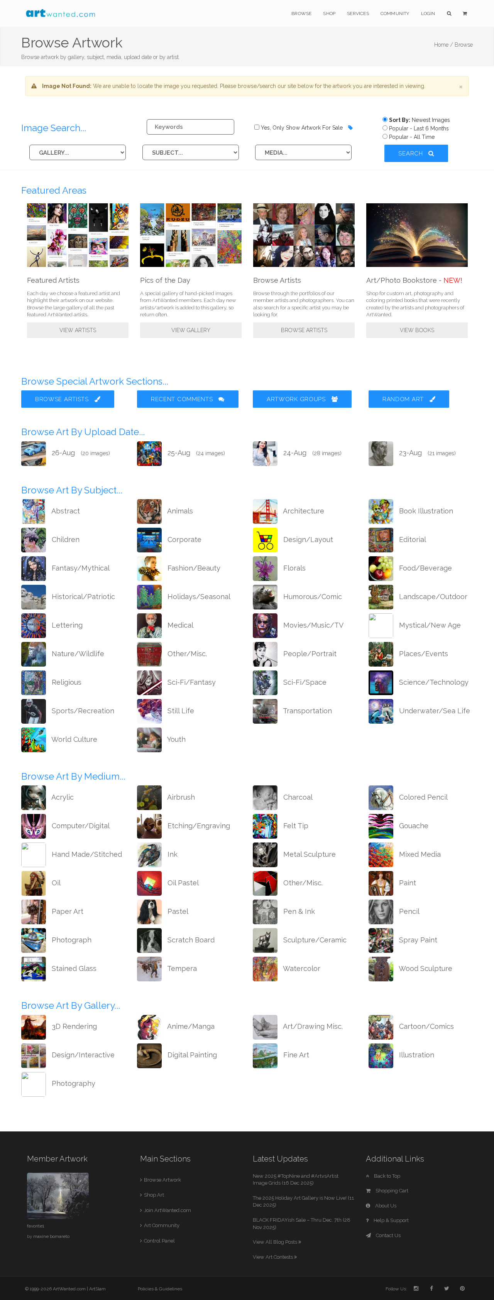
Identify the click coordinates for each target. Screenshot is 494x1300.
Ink (172, 854)
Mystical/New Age (429, 625)
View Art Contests (273, 1257)
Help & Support (390, 1220)
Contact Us (388, 1235)
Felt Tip (294, 826)
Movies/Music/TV (312, 625)
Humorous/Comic (311, 597)
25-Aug (195, 453)
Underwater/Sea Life (433, 711)
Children (65, 539)
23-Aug (426, 453)
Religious (65, 682)
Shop (329, 13)
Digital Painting (191, 1055)
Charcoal (297, 797)
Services (358, 13)
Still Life (180, 711)
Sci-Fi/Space (304, 682)
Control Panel (159, 1241)
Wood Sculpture (424, 968)
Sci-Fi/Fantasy (191, 682)
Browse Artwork (162, 1180)
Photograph (70, 940)
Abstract (65, 511)
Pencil (408, 911)
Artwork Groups (297, 399)
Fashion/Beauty (193, 568)
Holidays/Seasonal (198, 597)
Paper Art (66, 911)
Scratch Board (190, 940)
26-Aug (80, 453)
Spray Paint (417, 940)
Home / (443, 45)
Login (428, 13)
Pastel (177, 911)
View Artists (77, 330)
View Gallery (190, 330)
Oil (55, 883)
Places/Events (422, 654)
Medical (179, 625)
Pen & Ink (298, 911)
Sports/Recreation (82, 711)
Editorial (411, 539)
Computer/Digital (80, 826)
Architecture (302, 511)
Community (395, 13)
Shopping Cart (391, 1191)
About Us (385, 1206)
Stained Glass (73, 968)
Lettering (66, 625)
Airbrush (180, 797)
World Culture (73, 739)
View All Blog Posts (275, 1242)
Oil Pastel (182, 883)
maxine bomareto (51, 1236)
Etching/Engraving (198, 826)
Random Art (404, 399)
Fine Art (295, 1055)
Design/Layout (307, 539)
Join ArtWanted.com (167, 1210)
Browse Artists (304, 330)
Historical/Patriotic (82, 597)
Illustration (415, 1055)
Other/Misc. (186, 654)
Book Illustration (425, 511)
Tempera (181, 968)
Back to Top (386, 1176)
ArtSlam (97, 1289)
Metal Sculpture (308, 854)
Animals (179, 511)
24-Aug (311, 453)
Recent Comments (183, 399)
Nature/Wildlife (77, 654)
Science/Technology (433, 682)
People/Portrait (309, 654)
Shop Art (154, 1195)
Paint (406, 883)
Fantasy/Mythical (80, 568)
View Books (417, 330)
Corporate (183, 539)
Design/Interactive (82, 1055)
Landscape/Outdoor (432, 597)
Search (411, 153)
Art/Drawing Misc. (312, 1026)
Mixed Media (419, 854)
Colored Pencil (422, 797)
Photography (72, 1083)
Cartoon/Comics (425, 1026)
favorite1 (35, 1226)
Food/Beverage (424, 568)
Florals (293, 568)
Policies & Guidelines (160, 1289)
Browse (301, 13)
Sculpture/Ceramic (314, 940)
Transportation (306, 711)
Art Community (161, 1225)
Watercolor (300, 968)
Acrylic (62, 797)
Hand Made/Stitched (86, 854)
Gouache (412, 826)
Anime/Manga (190, 1026)
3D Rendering (73, 1026)
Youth (176, 739)
